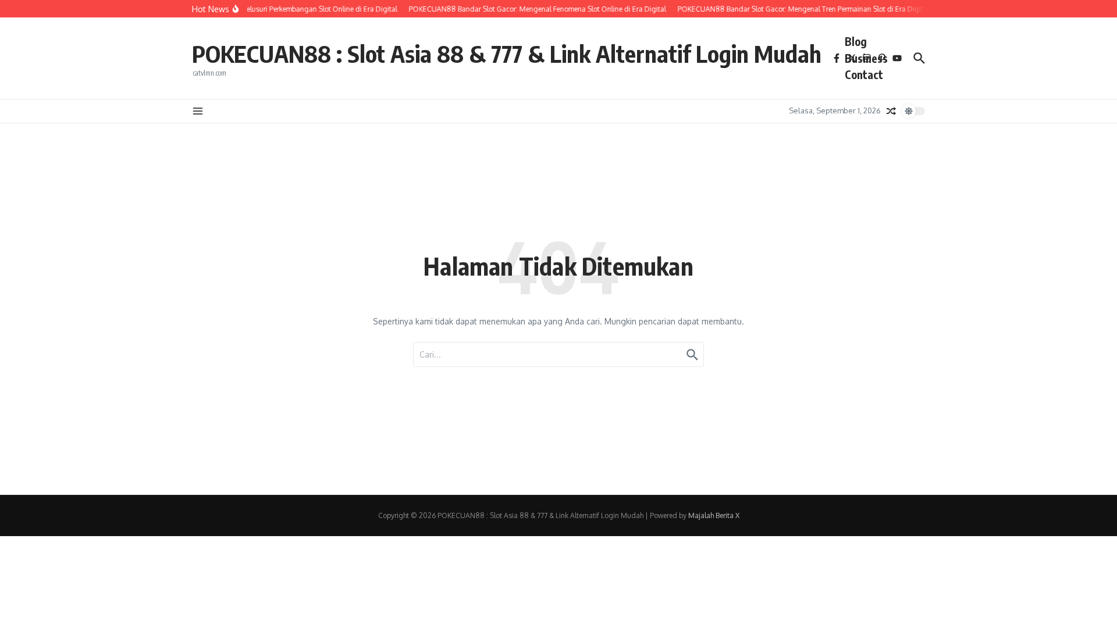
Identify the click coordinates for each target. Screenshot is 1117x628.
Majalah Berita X (713, 515)
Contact (864, 74)
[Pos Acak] (891, 111)
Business (866, 58)
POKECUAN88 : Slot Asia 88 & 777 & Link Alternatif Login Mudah (506, 53)
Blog (856, 41)
